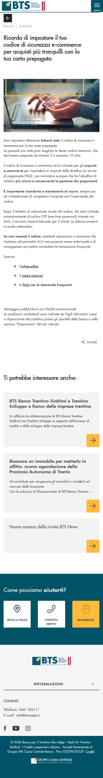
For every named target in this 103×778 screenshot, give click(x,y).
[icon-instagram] (28, 728)
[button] (97, 6)
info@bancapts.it (28, 715)
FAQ (26, 284)
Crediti (90, 751)
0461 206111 (29, 709)
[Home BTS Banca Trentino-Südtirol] (23, 6)
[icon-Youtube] (16, 728)
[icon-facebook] (5, 728)
